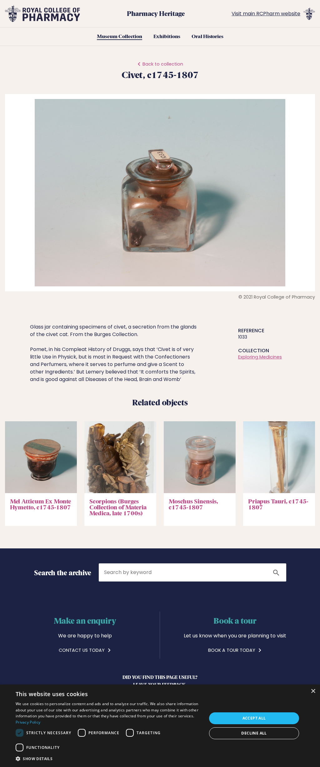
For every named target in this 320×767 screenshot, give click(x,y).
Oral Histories (207, 36)
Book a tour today (232, 650)
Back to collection (162, 64)
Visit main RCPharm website (266, 13)
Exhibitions (166, 36)
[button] (304, 105)
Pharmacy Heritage (156, 13)
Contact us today (82, 650)
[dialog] (160, 726)
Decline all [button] (254, 733)
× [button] (313, 691)
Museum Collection (119, 36)
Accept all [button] (254, 718)
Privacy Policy (28, 722)
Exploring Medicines (260, 357)
